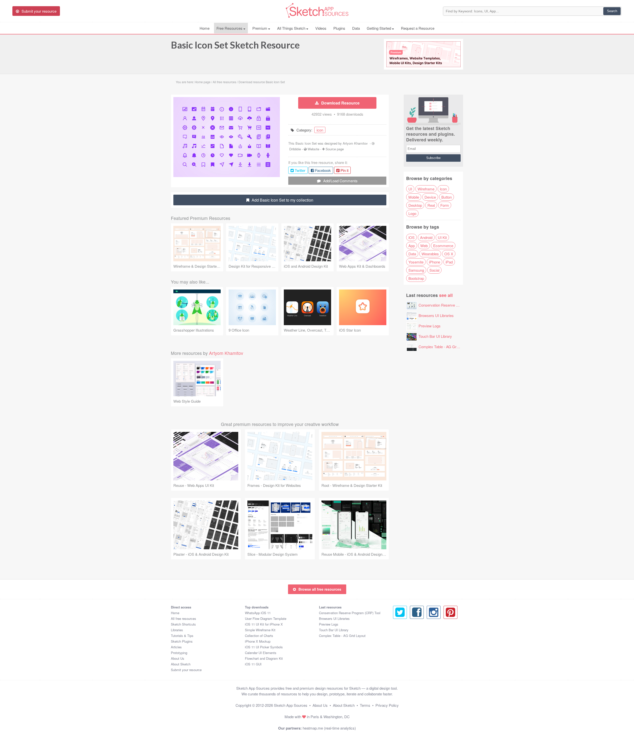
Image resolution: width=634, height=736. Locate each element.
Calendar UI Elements (260, 652)
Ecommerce (443, 245)
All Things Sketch (291, 28)
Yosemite (415, 261)
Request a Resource (417, 28)
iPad (449, 261)
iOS (411, 237)
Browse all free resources (319, 589)
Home (205, 28)
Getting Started (379, 28)
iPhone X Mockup (257, 641)
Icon (443, 188)
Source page (335, 149)
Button (446, 197)
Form (444, 205)
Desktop (415, 205)
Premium (260, 28)
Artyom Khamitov (355, 143)
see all (446, 295)
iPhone (434, 261)
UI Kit (442, 237)
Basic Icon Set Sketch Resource (235, 45)
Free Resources (229, 28)
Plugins (339, 28)
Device (430, 197)
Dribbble (295, 149)
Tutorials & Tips (182, 635)
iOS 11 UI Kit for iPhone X (264, 624)
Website (313, 149)
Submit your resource (186, 669)
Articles (176, 647)
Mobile (413, 197)
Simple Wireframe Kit (260, 630)
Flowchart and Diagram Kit (264, 658)
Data (356, 28)
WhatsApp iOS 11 (258, 612)
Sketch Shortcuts (183, 624)
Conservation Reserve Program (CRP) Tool (454, 305)
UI (410, 188)
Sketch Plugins (182, 641)
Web (424, 245)
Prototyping (179, 652)
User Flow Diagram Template (265, 618)
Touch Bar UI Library (435, 336)
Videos (320, 28)
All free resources (183, 618)
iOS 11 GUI (253, 664)
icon (320, 129)
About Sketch (180, 664)
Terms (365, 705)
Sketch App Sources (290, 705)
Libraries (177, 630)
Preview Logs (430, 325)
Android (426, 237)
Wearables (430, 253)
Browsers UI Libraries (436, 315)
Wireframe (426, 188)
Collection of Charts (259, 635)
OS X (448, 253)
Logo (412, 213)
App (411, 245)
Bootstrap (416, 278)
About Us (177, 658)
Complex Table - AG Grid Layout (445, 346)
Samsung (416, 270)
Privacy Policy (387, 705)
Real (431, 205)
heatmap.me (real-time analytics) (329, 728)
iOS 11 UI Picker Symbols (264, 647)
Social (434, 270)
